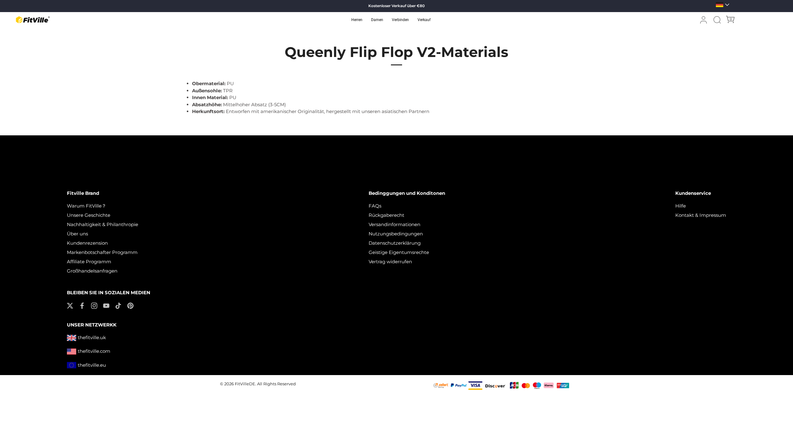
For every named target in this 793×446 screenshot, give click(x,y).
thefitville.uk (92, 337)
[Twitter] (70, 305)
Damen (377, 20)
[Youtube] (106, 305)
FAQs (375, 206)
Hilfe (680, 206)
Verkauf (424, 20)
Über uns (77, 234)
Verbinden (400, 20)
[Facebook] (82, 305)
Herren (356, 20)
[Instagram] (94, 305)
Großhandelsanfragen (92, 271)
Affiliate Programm (89, 262)
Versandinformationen (394, 224)
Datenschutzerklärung (395, 243)
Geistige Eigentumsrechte (399, 252)
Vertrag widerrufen (390, 262)
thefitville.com (94, 351)
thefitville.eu (92, 365)
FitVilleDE (245, 384)
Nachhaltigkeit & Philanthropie (102, 224)
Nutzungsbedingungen (396, 234)
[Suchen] (717, 20)
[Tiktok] (118, 305)
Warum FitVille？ (86, 206)
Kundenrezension (87, 243)
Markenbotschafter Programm (102, 252)
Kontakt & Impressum (700, 215)
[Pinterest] (130, 305)
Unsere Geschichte (88, 215)
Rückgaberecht (386, 215)
